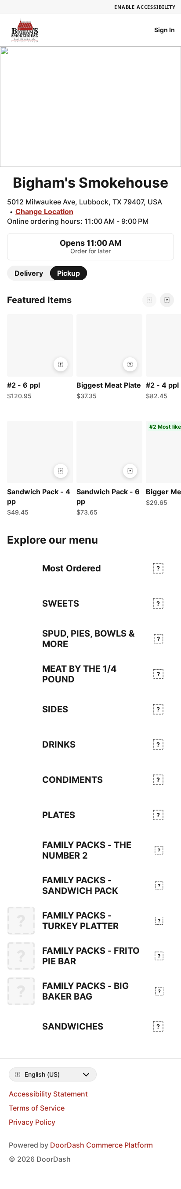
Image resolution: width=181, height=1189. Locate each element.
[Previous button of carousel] (149, 300)
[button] (38, 359)
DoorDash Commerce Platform (101, 1145)
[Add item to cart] (61, 364)
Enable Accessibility (145, 7)
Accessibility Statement (48, 1093)
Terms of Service (37, 1108)
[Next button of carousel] (167, 300)
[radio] (28, 273)
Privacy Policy (32, 1122)
